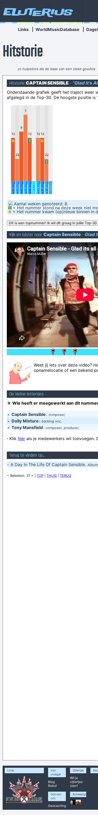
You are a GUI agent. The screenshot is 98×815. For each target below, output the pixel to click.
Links (23, 29)
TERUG (65, 475)
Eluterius (37, 12)
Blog (51, 782)
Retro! (52, 786)
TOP (40, 475)
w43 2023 (38, 187)
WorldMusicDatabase (57, 29)
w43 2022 (17, 187)
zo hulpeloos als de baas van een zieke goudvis (56, 69)
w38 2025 (46, 187)
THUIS (52, 475)
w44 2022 (21, 187)
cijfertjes (76, 782)
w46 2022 (29, 187)
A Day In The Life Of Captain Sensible (47, 464)
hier (21, 438)
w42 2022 (13, 187)
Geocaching (57, 806)
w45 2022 (25, 187)
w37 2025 (42, 187)
